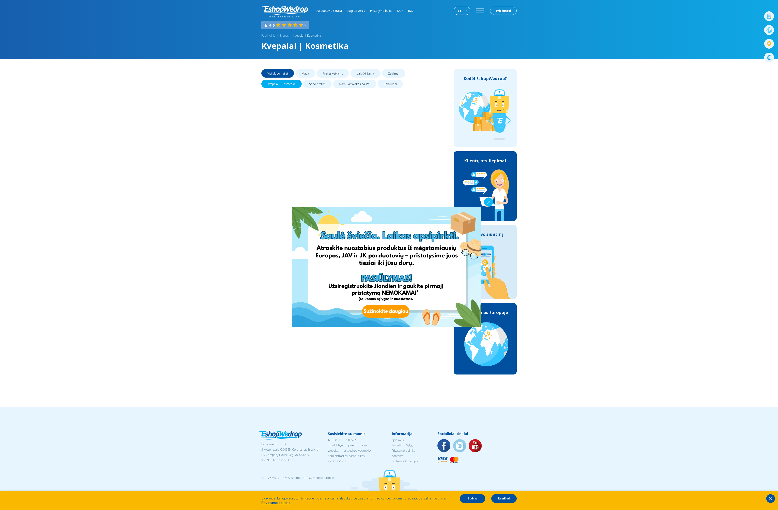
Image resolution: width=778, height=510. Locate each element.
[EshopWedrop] (284, 11)
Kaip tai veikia (356, 11)
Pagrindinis (268, 35)
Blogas (284, 35)
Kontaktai (398, 456)
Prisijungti (503, 11)
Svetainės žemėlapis (405, 461)
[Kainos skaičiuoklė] (769, 16)
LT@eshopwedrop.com (351, 445)
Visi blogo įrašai (277, 73)
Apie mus (398, 440)
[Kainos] (769, 57)
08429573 (305, 455)
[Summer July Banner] (8, 487)
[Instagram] (459, 446)
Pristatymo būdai (381, 11)
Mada (305, 73)
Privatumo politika (403, 450)
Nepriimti (504, 498)
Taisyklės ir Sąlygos (404, 445)
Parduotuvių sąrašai (329, 11)
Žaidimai (393, 73)
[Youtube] (475, 446)
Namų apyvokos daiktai (354, 84)
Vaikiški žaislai (366, 73)
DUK (400, 11)
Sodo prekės (317, 84)
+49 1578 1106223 (345, 440)
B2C (411, 11)
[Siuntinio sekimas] (769, 44)
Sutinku (473, 498)
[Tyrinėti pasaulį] (769, 30)
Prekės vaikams (333, 73)
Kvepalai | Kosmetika (307, 35)
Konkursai (390, 84)
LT (460, 11)
